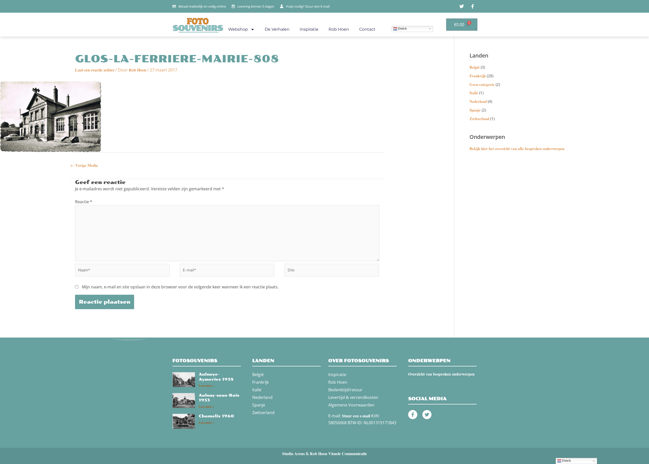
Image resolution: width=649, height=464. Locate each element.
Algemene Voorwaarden (351, 404)
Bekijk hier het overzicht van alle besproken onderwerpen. (517, 148)
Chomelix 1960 (216, 416)
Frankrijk (478, 76)
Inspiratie (309, 29)
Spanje (475, 110)
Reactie (83, 202)
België (475, 67)
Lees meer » (206, 385)
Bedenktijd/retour (345, 389)
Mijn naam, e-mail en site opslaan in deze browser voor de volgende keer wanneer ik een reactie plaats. (180, 287)
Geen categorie (482, 84)
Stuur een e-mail (356, 416)
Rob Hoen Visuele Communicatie (338, 453)
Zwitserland (479, 118)
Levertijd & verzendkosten (353, 397)
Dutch (402, 28)
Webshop (238, 29)
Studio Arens (293, 453)
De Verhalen (277, 29)
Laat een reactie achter (94, 70)
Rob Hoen (339, 29)
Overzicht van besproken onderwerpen (441, 374)
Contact (367, 29)
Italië (474, 93)
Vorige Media (84, 165)
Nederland (478, 101)
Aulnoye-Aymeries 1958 (216, 377)
